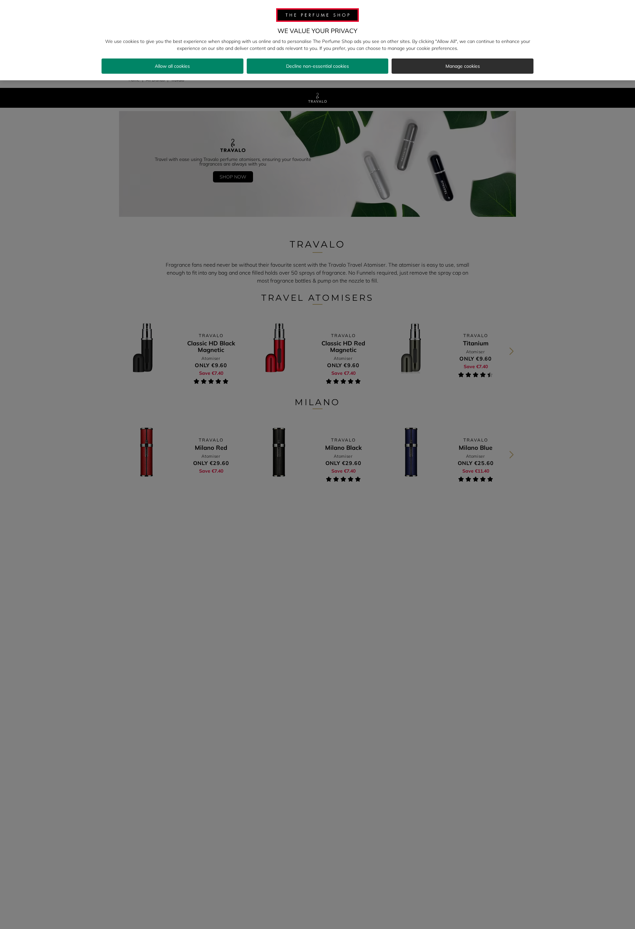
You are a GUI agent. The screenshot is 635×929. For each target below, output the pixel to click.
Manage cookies (462, 66)
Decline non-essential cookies (317, 66)
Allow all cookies (172, 66)
